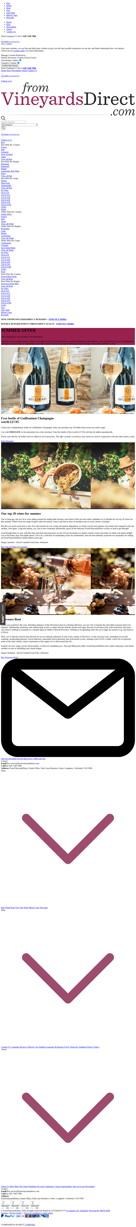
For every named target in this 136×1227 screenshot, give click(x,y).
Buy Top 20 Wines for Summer (14, 547)
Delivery (31, 1047)
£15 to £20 (5, 197)
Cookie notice (47, 1213)
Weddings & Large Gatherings (41, 1186)
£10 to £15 (5, 195)
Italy (3, 149)
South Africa (6, 214)
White (8, 6)
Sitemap (4, 1213)
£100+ (4, 207)
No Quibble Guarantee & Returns (49, 1047)
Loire (3, 231)
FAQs (66, 1047)
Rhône (4, 169)
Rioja (3, 173)
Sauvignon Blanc (8, 248)
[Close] (68, 1219)
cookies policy (20, 51)
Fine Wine (10, 13)
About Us (5, 1186)
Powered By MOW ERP (99, 1211)
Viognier (4, 245)
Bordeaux (5, 164)
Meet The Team (21, 1186)
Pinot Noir (5, 183)
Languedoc (5, 236)
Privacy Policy (93, 1047)
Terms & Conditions (78, 1047)
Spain (3, 157)
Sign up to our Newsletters (84, 1186)
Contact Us (11, 32)
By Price (4, 190)
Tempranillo (6, 185)
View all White (7, 224)
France (4, 147)
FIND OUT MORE (57, 319)
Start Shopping (7, 441)
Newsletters (11, 27)
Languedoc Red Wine (10, 171)
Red (8, 3)
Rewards (10, 17)
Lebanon (4, 152)
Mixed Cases (11, 15)
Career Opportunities (63, 1186)
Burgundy (5, 166)
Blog (8, 24)
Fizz (8, 10)
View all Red (6, 159)
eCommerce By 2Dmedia (77, 1211)
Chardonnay (6, 243)
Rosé (8, 8)
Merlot (4, 181)
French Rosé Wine (9, 276)
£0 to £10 (5, 193)
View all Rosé (7, 279)
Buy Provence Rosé (9, 657)
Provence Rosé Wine (10, 284)
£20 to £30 (5, 200)
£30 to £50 (5, 202)
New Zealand (6, 154)
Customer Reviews (19, 1047)
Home (9, 22)
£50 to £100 (6, 205)
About (9, 29)
